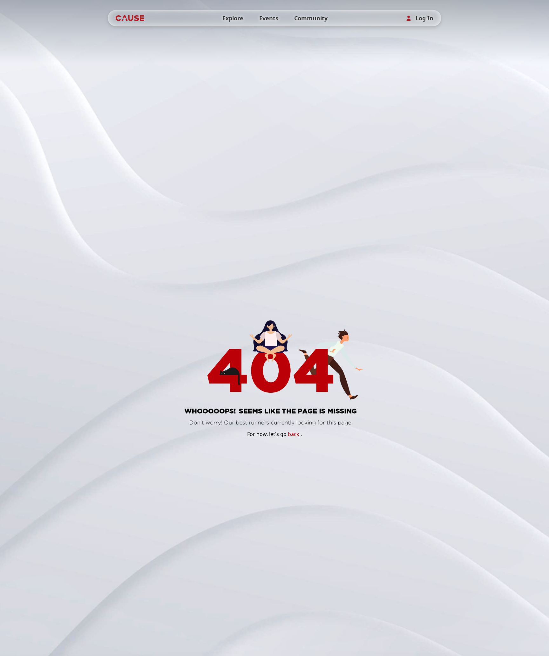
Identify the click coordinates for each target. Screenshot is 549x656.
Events (268, 18)
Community (311, 18)
